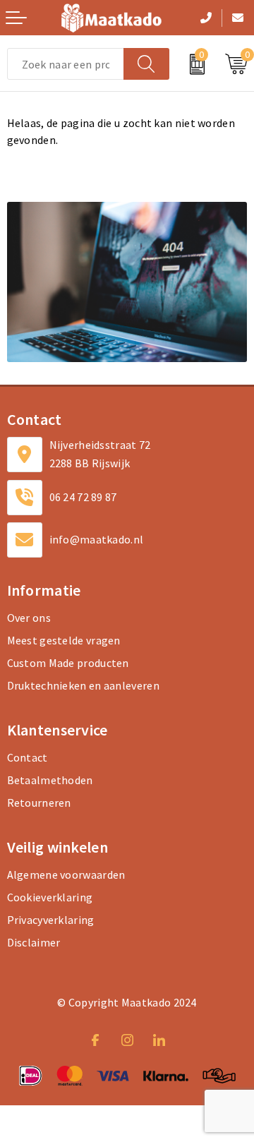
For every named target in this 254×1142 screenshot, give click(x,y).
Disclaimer (34, 942)
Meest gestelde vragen (64, 640)
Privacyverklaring (51, 920)
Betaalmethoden (50, 780)
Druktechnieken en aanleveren (83, 685)
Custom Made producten (68, 663)
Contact (27, 757)
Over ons (29, 618)
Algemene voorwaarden (66, 874)
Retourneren (39, 802)
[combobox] (65, 64)
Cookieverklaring (50, 897)
